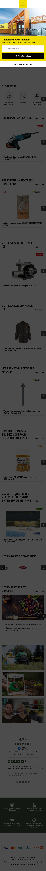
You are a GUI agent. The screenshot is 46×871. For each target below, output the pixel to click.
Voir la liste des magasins (23, 64)
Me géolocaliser (24, 56)
